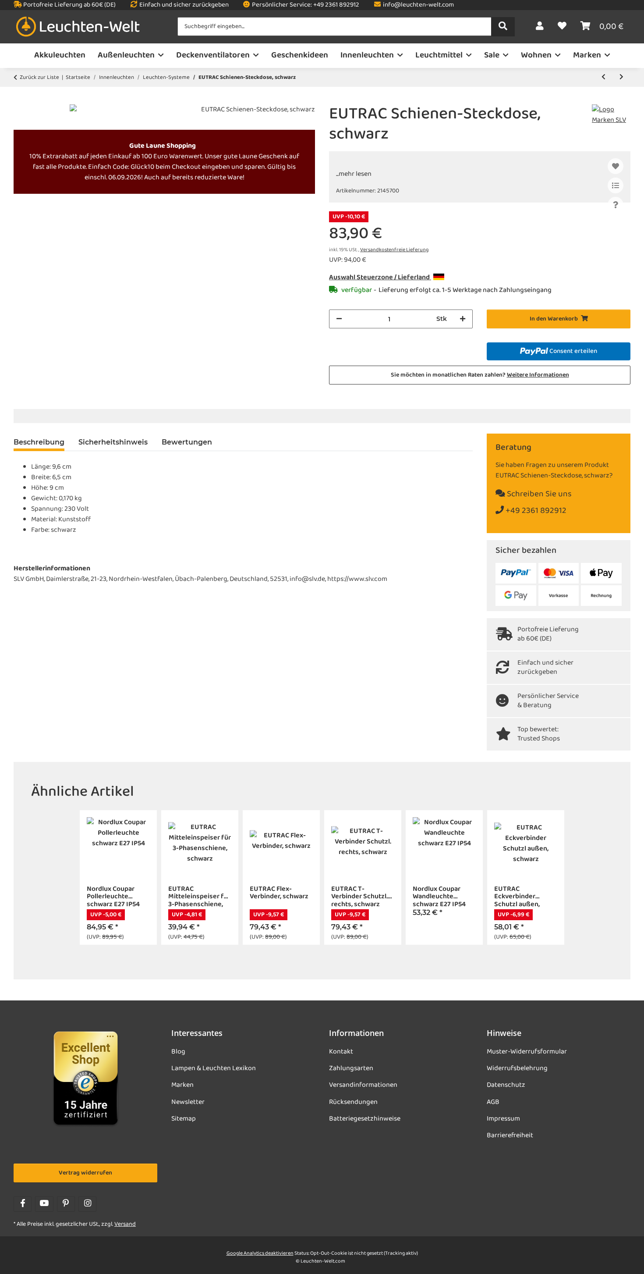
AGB (493, 1102)
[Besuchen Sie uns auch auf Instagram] (87, 1204)
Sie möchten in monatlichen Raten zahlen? (480, 375)
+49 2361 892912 (535, 511)
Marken (182, 1085)
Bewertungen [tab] (187, 442)
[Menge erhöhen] (462, 319)
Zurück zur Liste (39, 77)
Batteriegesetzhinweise (364, 1119)
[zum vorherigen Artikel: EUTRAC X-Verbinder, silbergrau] (603, 77)
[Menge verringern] (339, 319)
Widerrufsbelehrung (517, 1068)
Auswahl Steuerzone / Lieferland (380, 277)
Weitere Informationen (538, 375)
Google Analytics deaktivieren (260, 1253)
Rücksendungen (353, 1102)
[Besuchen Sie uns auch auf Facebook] (23, 1204)
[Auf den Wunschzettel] (615, 166)
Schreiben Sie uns (538, 494)
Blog (178, 1051)
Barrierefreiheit (510, 1135)
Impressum (503, 1119)
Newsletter (188, 1102)
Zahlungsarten (351, 1068)
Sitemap (183, 1119)
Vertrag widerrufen (85, 1173)
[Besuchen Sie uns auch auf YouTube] (44, 1204)
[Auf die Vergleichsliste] (615, 185)
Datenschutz (506, 1085)
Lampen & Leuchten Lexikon (213, 1068)
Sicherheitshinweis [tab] (113, 442)
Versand (125, 1224)
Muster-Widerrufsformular (527, 1051)
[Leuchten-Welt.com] (78, 27)
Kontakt (341, 1051)
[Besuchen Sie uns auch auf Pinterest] (66, 1204)
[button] (540, 27)
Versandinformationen (363, 1085)
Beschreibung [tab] (39, 442)
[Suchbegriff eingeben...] (503, 26)
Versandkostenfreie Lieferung (394, 250)
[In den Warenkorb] (21, 99)
